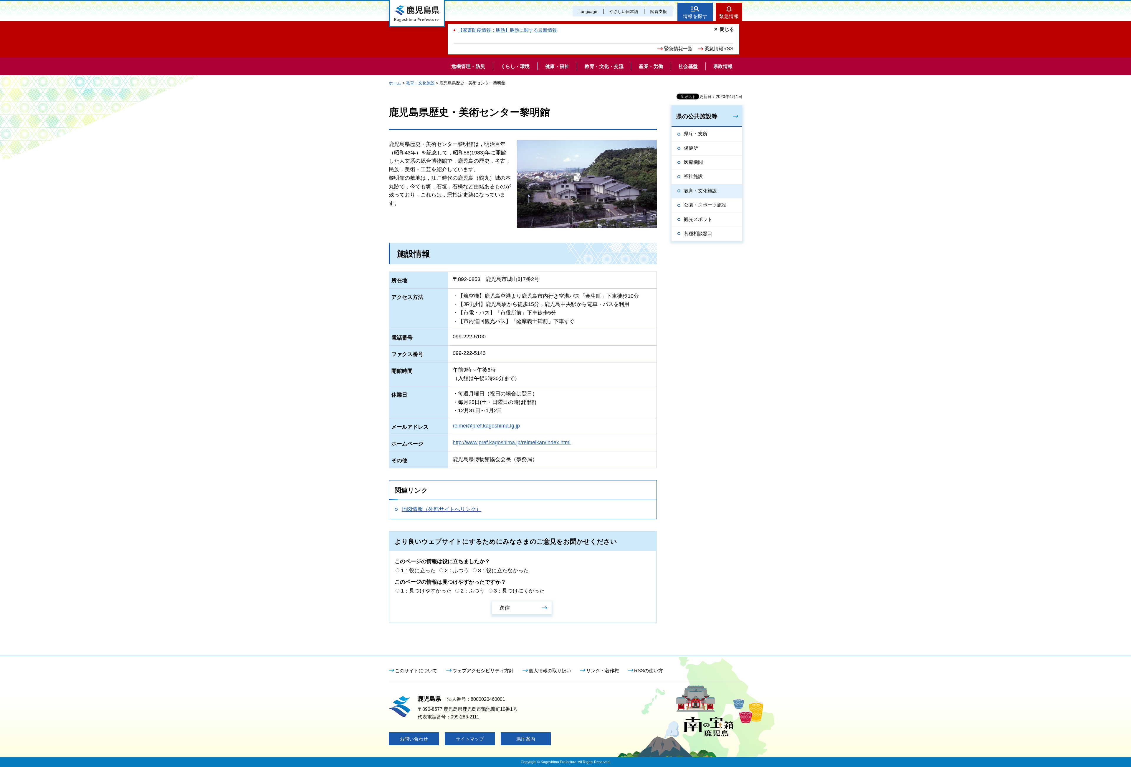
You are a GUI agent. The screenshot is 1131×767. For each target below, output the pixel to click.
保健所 (691, 148)
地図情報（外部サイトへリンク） (441, 509)
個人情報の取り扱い (550, 670)
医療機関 (693, 162)
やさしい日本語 (623, 11)
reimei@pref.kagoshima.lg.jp (486, 426)
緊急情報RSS (719, 48)
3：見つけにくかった (519, 591)
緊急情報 (729, 16)
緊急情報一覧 (678, 48)
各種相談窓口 (698, 233)
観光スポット (698, 219)
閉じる (727, 29)
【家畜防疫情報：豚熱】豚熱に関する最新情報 (507, 30)
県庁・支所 (695, 133)
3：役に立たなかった (503, 570)
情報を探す (695, 16)
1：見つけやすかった (426, 591)
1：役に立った (418, 570)
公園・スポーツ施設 (705, 204)
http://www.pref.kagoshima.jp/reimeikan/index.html (512, 442)
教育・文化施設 (420, 83)
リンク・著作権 (602, 670)
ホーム (395, 83)
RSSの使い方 (648, 670)
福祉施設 (693, 176)
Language (587, 11)
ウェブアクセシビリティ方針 (483, 670)
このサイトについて (416, 670)
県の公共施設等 (696, 116)
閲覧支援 (658, 11)
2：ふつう (457, 570)
